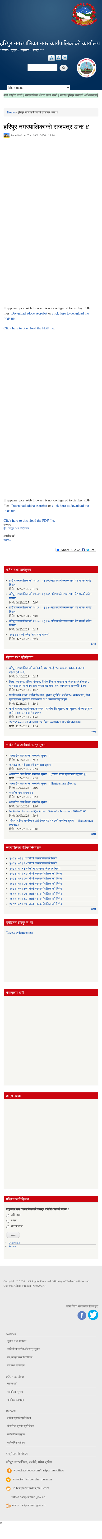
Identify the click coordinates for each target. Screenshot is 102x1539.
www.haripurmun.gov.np (28, 1505)
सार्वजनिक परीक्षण (16, 1442)
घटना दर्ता (12, 1383)
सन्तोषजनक (17, 1226)
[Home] (85, 13)
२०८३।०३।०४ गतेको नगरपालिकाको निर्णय (33, 858)
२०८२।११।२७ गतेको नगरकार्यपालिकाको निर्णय (35, 878)
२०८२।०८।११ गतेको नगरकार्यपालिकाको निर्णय (35, 904)
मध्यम (13, 1220)
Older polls (14, 1242)
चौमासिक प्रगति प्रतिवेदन (20, 1426)
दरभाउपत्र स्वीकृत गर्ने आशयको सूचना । (31, 765)
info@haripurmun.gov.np (28, 1497)
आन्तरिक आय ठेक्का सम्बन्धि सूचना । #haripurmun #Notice (42, 783)
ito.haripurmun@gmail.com (30, 1488)
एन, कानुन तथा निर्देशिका (19, 1357)
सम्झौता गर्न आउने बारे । (22, 793)
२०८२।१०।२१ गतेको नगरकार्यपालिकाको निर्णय (35, 884)
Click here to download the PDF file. (29, 328)
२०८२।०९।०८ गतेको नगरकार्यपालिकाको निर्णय (35, 899)
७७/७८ (7, 540)
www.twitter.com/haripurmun (32, 1479)
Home (11, 112)
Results (12, 1246)
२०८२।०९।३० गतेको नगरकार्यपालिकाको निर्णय (35, 889)
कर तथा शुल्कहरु (15, 1365)
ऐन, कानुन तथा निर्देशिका (16, 528)
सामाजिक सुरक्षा (15, 1391)
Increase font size (51, 58)
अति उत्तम (16, 1214)
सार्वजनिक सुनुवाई (16, 1434)
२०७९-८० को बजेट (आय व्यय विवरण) (29, 635)
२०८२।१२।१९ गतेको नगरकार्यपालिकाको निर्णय (35, 873)
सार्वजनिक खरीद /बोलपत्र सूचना (23, 1349)
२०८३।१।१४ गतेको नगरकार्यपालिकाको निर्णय (34, 868)
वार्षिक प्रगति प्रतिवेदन (19, 1418)
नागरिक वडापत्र (15, 1399)
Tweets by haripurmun (19, 933)
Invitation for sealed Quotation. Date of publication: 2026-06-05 (47, 811)
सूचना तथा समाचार (16, 1341)
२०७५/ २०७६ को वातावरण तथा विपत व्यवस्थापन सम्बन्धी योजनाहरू (45, 722)
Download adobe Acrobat (29, 313)
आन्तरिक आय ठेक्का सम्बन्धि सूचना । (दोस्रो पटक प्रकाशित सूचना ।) (47, 774)
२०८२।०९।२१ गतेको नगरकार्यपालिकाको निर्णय (35, 894)
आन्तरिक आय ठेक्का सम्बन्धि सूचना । (29, 756)
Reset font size (58, 57)
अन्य (93, 644)
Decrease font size (65, 57)
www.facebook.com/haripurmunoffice (38, 1470)
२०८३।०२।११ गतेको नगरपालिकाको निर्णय (33, 863)
